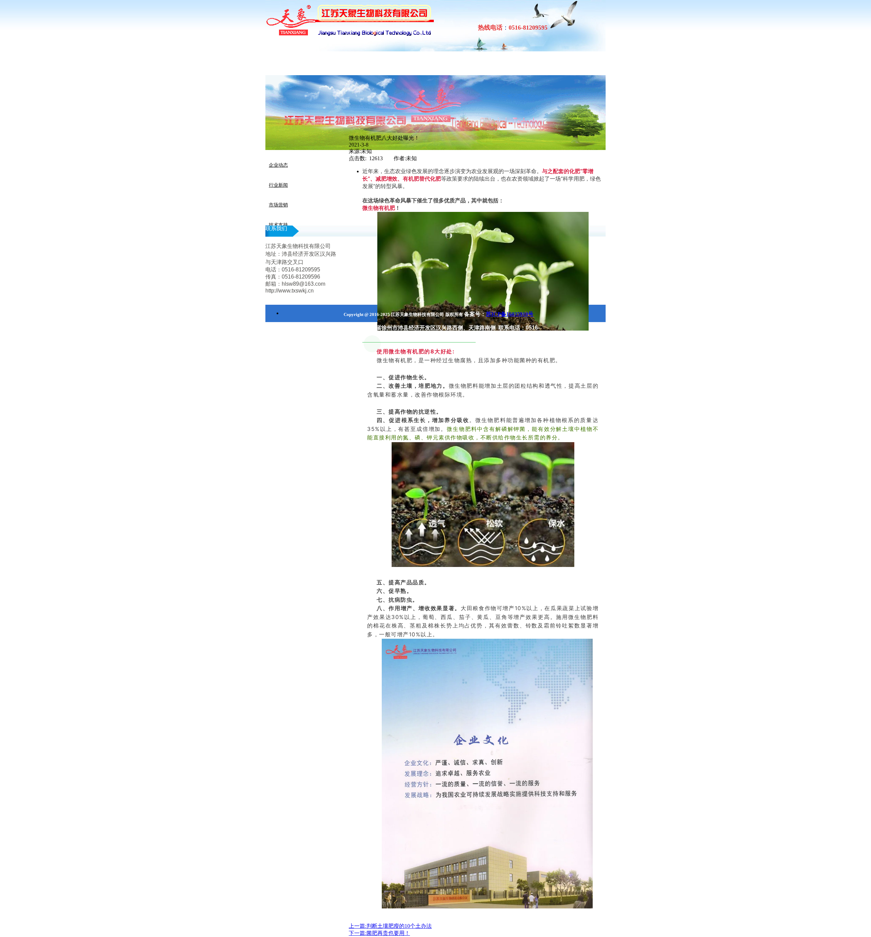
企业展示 (251, 63)
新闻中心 (170, 63)
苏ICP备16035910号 (509, 314)
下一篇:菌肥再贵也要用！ (379, 933)
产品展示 (292, 63)
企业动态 (278, 165)
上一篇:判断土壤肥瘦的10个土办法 (390, 926)
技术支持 (278, 225)
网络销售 (415, 63)
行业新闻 (278, 185)
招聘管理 (374, 63)
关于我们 (210, 63)
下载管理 (333, 63)
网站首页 (129, 63)
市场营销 (278, 204)
